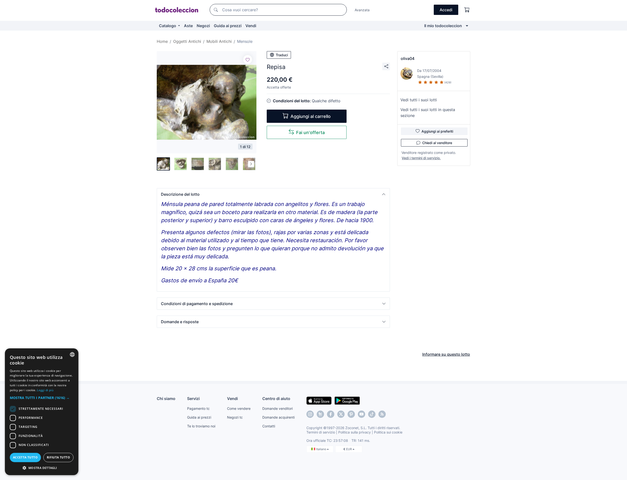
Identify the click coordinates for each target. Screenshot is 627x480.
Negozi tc (235, 417)
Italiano (321, 449)
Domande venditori (277, 408)
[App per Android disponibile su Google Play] (347, 400)
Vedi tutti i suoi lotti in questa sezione (427, 112)
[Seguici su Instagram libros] (320, 414)
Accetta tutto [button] (25, 457)
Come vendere (239, 408)
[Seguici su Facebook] (330, 414)
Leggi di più (45, 390)
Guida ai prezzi (227, 25)
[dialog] (41, 411)
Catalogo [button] (168, 25)
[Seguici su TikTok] (371, 414)
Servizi (193, 398)
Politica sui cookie (388, 432)
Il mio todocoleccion (443, 25)
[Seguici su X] (341, 414)
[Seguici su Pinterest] (351, 414)
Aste (188, 25)
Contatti (268, 426)
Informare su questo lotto (446, 354)
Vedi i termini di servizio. (421, 158)
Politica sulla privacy (354, 432)
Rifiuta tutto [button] (58, 457)
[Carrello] (467, 10)
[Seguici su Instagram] (310, 414)
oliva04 (407, 58)
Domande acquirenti (278, 417)
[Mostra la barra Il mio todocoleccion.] (467, 26)
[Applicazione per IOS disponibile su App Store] (319, 400)
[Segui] (247, 59)
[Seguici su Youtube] (361, 414)
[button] (273, 194)
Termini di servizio (320, 432)
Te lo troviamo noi (201, 426)
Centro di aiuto (276, 398)
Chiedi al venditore (437, 143)
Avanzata (362, 10)
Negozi (203, 25)
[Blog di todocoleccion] (382, 414)
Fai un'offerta (310, 132)
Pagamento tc (198, 408)
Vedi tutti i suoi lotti (418, 99)
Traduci (282, 55)
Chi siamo (166, 398)
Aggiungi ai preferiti (437, 131)
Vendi (250, 25)
